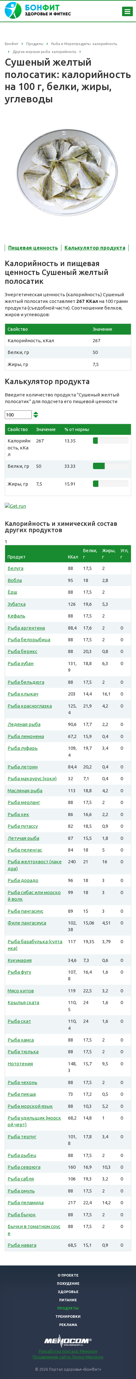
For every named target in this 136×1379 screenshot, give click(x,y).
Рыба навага (22, 1245)
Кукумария (20, 960)
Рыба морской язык (30, 1106)
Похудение (68, 1283)
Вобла (15, 580)
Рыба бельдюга (26, 682)
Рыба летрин (23, 766)
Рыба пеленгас (25, 850)
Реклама (68, 1325)
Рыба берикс (22, 651)
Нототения (20, 1063)
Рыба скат (19, 1021)
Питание (68, 1300)
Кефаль (16, 615)
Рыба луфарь (23, 748)
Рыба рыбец (22, 1155)
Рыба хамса (21, 1039)
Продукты (68, 1308)
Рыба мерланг (24, 802)
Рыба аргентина (26, 628)
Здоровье (68, 1292)
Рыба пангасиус (25, 911)
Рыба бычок (22, 1214)
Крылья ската (23, 1002)
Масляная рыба (25, 790)
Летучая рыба (23, 838)
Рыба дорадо (23, 880)
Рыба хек (18, 814)
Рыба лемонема (26, 736)
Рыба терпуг (22, 1136)
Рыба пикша (22, 1094)
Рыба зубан (21, 663)
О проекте (68, 1275)
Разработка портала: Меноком (68, 1351)
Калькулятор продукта (95, 248)
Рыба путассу (23, 826)
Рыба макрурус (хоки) (32, 778)
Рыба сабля (21, 1178)
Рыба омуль (21, 1190)
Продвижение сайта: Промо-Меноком (68, 1357)
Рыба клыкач (23, 693)
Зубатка (17, 604)
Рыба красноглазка (30, 706)
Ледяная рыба (24, 724)
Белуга (15, 568)
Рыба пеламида (26, 1202)
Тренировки (68, 1316)
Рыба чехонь (22, 1082)
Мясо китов (21, 990)
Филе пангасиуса (27, 922)
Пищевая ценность (33, 248)
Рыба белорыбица (29, 639)
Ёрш (12, 592)
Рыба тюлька (23, 1051)
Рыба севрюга (24, 1167)
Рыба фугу (19, 972)
